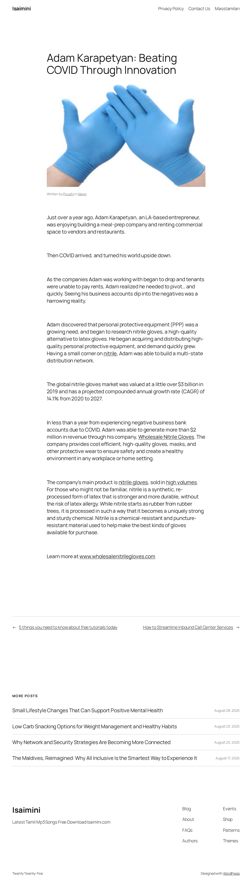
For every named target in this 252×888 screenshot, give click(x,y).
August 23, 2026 (227, 726)
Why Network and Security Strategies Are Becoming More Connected (91, 742)
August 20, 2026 (227, 742)
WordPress (231, 873)
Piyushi (68, 194)
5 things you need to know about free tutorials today (68, 627)
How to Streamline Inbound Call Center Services (188, 627)
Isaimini (21, 8)
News (82, 194)
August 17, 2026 (228, 758)
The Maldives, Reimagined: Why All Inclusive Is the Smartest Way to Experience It (104, 758)
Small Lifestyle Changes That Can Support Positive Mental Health (87, 710)
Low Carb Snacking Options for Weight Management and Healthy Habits (94, 726)
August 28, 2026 (227, 710)
